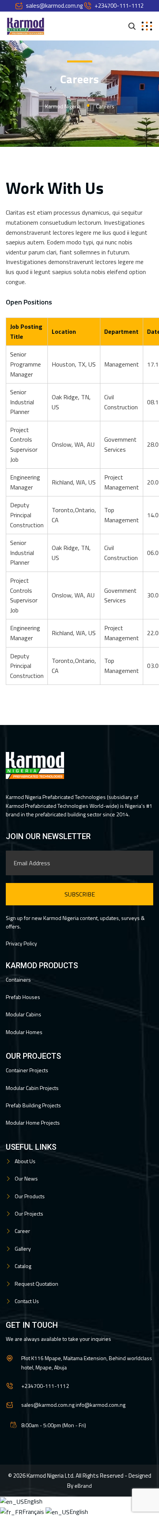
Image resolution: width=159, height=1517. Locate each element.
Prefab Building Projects (33, 1105)
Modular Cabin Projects (32, 1088)
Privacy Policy (21, 943)
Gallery (23, 1249)
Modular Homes (24, 1032)
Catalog (23, 1266)
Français (34, 1511)
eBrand (83, 1486)
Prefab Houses (23, 997)
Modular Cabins (23, 1014)
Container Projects (27, 1070)
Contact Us (27, 1301)
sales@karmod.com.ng (54, 5)
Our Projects (29, 1213)
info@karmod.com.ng (100, 1405)
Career (22, 1231)
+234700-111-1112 (119, 5)
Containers (18, 979)
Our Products (30, 1196)
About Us (25, 1161)
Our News (26, 1178)
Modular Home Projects (33, 1122)
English (33, 1501)
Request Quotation (36, 1284)
